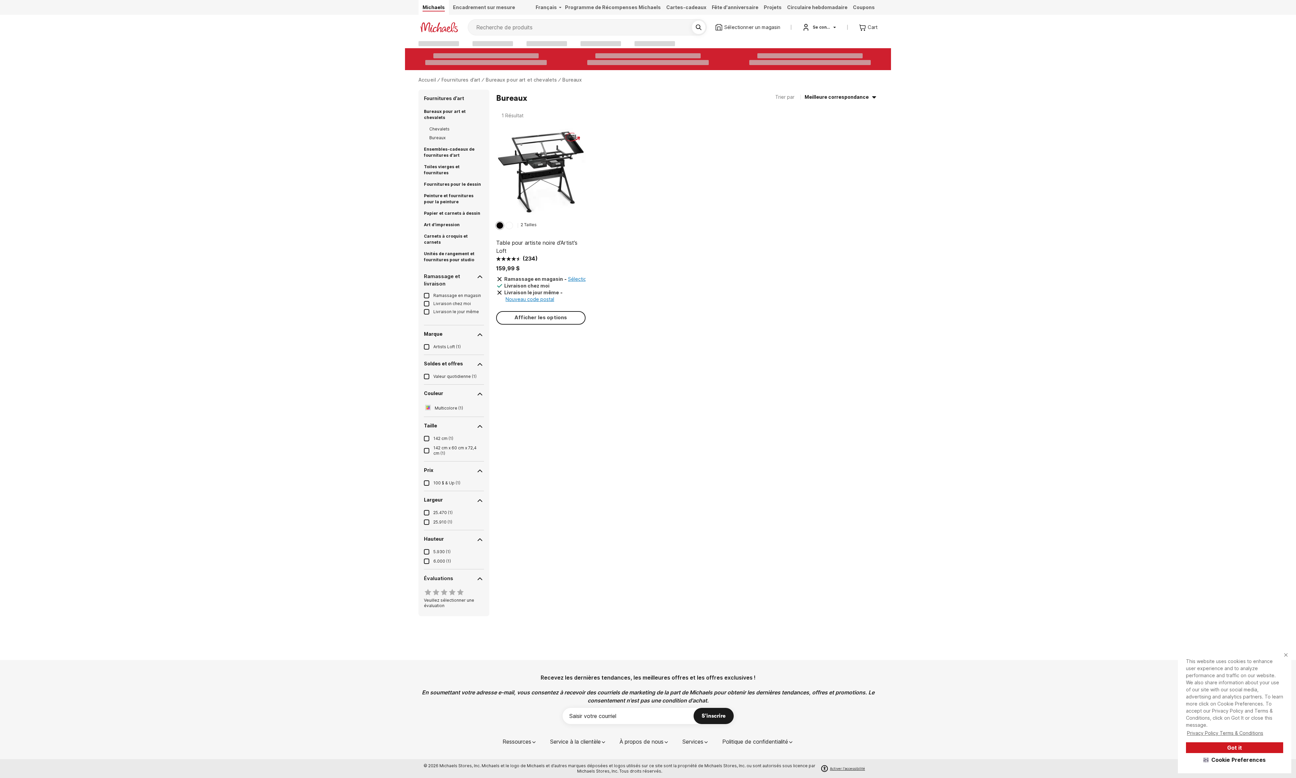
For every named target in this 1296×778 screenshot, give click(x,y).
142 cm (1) (443, 438)
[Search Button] (698, 27)
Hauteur (434, 539)
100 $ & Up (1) (446, 482)
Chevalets (439, 128)
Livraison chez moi (452, 303)
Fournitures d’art (460, 80)
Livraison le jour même (456, 311)
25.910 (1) (442, 522)
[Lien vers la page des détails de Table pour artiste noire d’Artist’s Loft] (541, 174)
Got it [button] (1234, 747)
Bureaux (572, 80)
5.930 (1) (442, 551)
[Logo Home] (439, 27)
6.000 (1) (442, 561)
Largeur (433, 500)
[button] (1234, 759)
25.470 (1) (443, 512)
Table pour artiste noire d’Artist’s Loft (537, 246)
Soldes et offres (443, 363)
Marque (433, 334)
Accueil (427, 80)
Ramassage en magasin (457, 295)
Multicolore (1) (449, 408)
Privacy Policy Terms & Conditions (1225, 733)
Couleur (433, 393)
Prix (428, 470)
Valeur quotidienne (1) (455, 376)
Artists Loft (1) (447, 346)
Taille (430, 425)
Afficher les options (540, 317)
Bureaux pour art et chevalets (521, 80)
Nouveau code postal (530, 299)
